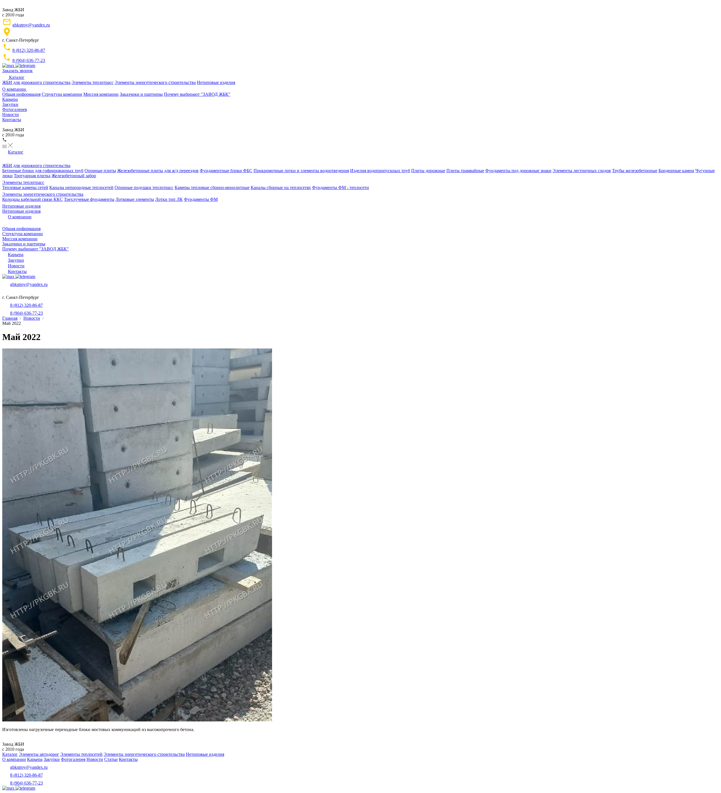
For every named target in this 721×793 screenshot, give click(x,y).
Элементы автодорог (39, 754)
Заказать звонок (17, 70)
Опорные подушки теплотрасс (144, 187)
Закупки (10, 104)
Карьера (10, 99)
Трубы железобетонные (634, 170)
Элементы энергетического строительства (155, 82)
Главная (9, 318)
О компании (14, 89)
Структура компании (62, 94)
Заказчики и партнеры (141, 94)
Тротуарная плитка (32, 175)
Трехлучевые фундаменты (89, 199)
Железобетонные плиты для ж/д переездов (158, 170)
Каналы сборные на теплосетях (281, 187)
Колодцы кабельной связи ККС (32, 199)
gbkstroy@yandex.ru (31, 25)
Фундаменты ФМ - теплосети (340, 187)
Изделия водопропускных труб (380, 170)
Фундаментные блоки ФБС (226, 170)
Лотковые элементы (134, 199)
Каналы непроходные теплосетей (81, 187)
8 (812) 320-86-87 (28, 50)
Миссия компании (101, 94)
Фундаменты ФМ (201, 199)
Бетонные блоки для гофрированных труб (42, 170)
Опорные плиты (100, 170)
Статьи (111, 759)
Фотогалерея (14, 109)
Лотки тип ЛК (169, 199)
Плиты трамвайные (465, 170)
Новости (10, 114)
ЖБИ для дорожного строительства (36, 82)
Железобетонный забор (74, 175)
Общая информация (21, 94)
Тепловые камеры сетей (25, 187)
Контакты (11, 119)
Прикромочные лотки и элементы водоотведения (301, 170)
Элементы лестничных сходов (582, 170)
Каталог (16, 77)
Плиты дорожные (428, 170)
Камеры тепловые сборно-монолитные (212, 187)
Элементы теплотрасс (93, 82)
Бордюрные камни (676, 170)
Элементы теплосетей (81, 754)
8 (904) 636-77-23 (28, 60)
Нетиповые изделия (216, 82)
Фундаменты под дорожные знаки (518, 170)
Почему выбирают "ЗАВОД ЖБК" (197, 94)
